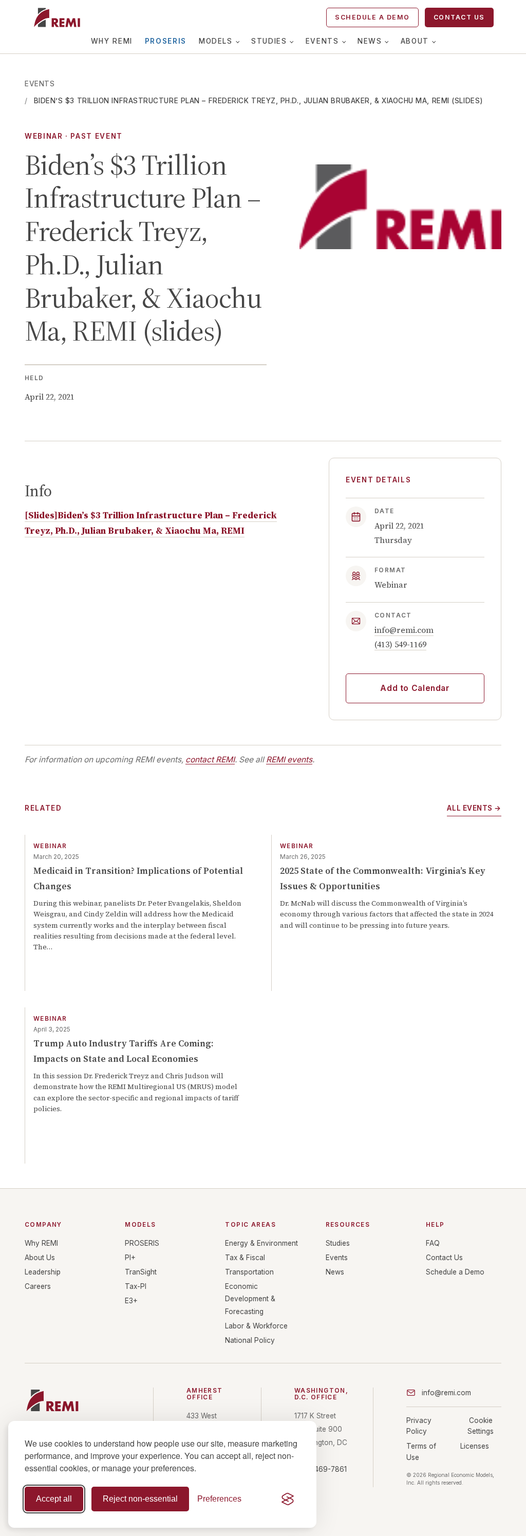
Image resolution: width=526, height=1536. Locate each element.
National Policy (250, 1340)
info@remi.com (404, 630)
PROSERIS (165, 41)
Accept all (54, 1498)
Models (216, 41)
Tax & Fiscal (245, 1257)
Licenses (474, 1446)
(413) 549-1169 (400, 644)
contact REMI (210, 759)
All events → (474, 808)
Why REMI (112, 41)
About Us (40, 1257)
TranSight (141, 1272)
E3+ (131, 1301)
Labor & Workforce (256, 1326)
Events (322, 41)
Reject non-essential (140, 1498)
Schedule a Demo (372, 17)
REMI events (289, 759)
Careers (38, 1286)
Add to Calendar (414, 688)
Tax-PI (135, 1286)
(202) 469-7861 (320, 1469)
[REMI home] (56, 17)
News (370, 41)
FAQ (433, 1243)
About (415, 41)
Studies (269, 41)
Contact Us (459, 17)
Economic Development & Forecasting (250, 1298)
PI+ (130, 1257)
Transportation (249, 1272)
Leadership (43, 1272)
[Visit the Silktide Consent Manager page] (287, 1499)
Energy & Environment (261, 1243)
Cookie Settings (480, 1425)
